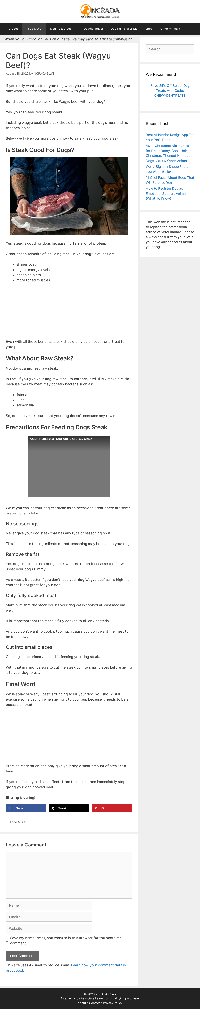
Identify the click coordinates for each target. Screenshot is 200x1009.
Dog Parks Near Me (124, 28)
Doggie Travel (93, 28)
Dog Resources (60, 28)
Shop (149, 28)
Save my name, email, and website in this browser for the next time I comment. (66, 940)
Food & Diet (34, 28)
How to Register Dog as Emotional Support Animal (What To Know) (166, 193)
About (82, 1003)
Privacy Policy (112, 1003)
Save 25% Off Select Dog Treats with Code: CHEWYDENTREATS (170, 90)
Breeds (14, 28)
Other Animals (170, 28)
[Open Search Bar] (189, 29)
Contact (94, 1003)
